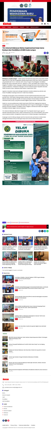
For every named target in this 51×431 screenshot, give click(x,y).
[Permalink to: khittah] (3, 53)
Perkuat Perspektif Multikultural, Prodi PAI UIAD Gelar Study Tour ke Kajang (27, 344)
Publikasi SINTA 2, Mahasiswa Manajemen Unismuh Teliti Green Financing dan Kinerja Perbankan (25, 263)
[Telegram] (45, 231)
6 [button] (14, 217)
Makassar (6, 412)
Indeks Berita (5, 425)
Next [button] (46, 217)
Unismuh (6, 414)
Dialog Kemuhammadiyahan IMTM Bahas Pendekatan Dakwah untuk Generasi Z (28, 369)
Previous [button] (43, 217)
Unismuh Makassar (25, 222)
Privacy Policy (14, 425)
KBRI (9, 222)
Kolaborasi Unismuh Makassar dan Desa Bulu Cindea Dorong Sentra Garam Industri (27, 350)
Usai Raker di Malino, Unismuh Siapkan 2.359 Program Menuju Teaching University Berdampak (9, 248)
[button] (42, 24)
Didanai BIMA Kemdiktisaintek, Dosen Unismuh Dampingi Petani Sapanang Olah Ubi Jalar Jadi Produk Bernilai (9, 263)
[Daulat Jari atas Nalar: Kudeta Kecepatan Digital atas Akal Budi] (41, 256)
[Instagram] (8, 421)
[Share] (47, 53)
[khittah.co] (14, 23)
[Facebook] (40, 231)
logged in (11, 270)
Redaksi (33, 425)
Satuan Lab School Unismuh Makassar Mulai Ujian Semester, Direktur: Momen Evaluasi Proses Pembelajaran (27, 363)
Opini (3, 397)
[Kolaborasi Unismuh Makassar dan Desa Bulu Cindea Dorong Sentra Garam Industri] (5, 351)
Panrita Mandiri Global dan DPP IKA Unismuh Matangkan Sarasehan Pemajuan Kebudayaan (41, 248)
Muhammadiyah (6, 395)
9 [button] (19, 217)
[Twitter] (42, 231)
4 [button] (10, 217)
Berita (4, 45)
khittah (6, 52)
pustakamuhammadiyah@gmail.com (13, 387)
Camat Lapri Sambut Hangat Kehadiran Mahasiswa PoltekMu (24, 357)
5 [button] (12, 217)
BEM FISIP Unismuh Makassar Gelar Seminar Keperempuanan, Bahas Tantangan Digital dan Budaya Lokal (28, 338)
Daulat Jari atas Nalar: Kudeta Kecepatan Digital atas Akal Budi (40, 263)
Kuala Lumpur (15, 222)
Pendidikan (4, 399)
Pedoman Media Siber (24, 425)
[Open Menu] (45, 24)
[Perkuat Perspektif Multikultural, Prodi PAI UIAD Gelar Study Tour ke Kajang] (5, 345)
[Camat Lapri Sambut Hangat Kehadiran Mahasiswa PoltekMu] (5, 357)
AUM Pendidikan (6, 401)
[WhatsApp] (47, 231)
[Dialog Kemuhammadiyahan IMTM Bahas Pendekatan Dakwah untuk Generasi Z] (5, 370)
